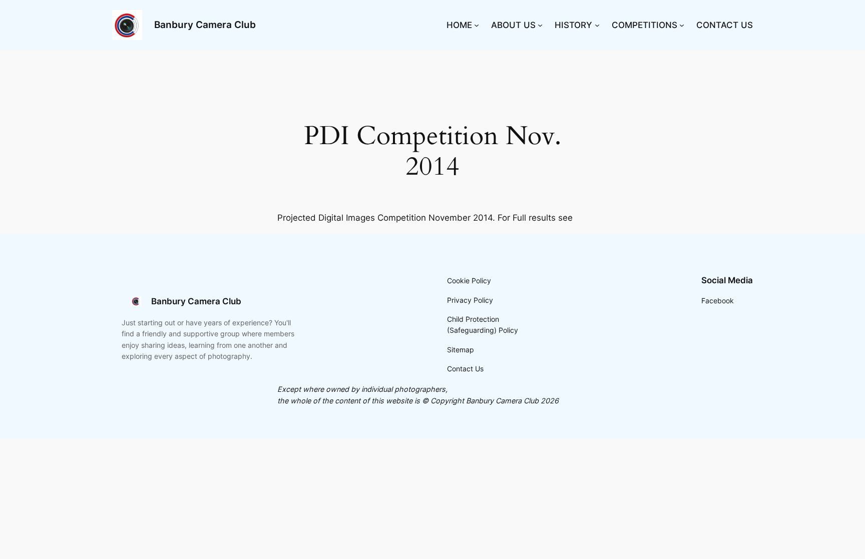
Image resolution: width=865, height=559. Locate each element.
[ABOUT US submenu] (540, 25)
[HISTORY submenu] (597, 25)
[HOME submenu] (476, 25)
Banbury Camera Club (205, 25)
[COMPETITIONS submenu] (681, 25)
